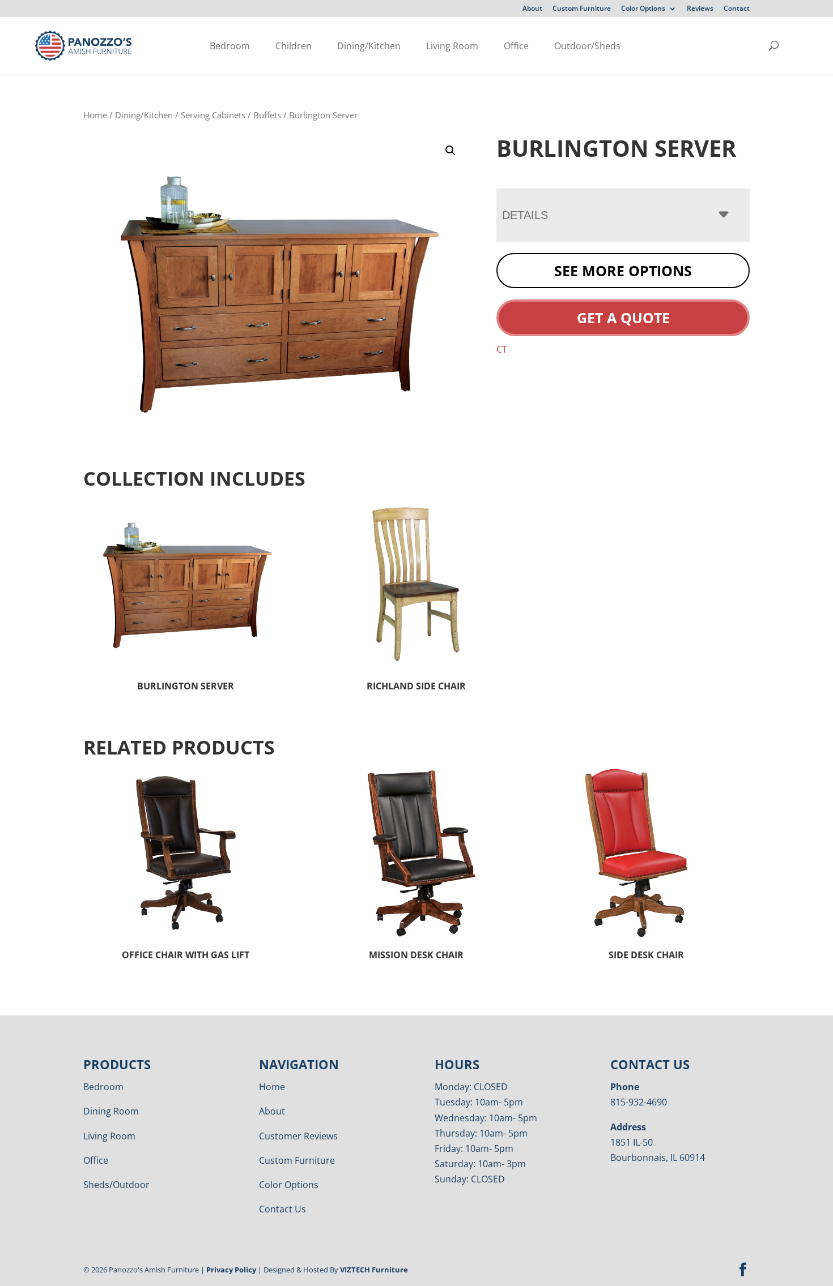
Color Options (643, 9)
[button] (450, 150)
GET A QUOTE (623, 317)
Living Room (452, 46)
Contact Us (282, 1209)
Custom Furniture (581, 9)
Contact (737, 9)
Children (293, 46)
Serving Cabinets (213, 115)
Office (516, 46)
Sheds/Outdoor (116, 1184)
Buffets (267, 115)
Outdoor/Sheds (587, 46)
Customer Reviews (298, 1136)
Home (95, 115)
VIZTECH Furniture (374, 1269)
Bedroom (230, 46)
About (532, 9)
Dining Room (111, 1111)
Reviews (700, 9)
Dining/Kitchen (369, 46)
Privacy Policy (231, 1269)
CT (501, 349)
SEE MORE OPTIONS (623, 270)
